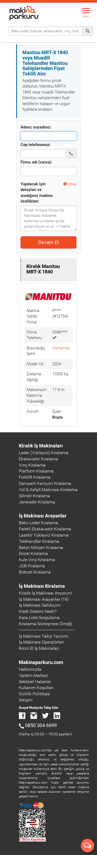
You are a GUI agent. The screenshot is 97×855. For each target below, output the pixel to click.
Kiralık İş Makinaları (41, 446)
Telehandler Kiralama (39, 541)
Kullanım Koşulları (36, 687)
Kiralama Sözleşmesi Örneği (45, 623)
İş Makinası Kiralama (42, 586)
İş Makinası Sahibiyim (40, 605)
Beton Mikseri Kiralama (41, 547)
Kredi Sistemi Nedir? (38, 611)
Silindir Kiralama (34, 495)
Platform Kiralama (36, 471)
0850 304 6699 (41, 725)
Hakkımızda (30, 669)
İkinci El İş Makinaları (39, 648)
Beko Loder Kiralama (38, 522)
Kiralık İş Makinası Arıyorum (45, 593)
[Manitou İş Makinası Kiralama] (48, 296)
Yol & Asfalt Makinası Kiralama (48, 489)
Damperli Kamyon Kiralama (45, 483)
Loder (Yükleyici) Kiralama (43, 452)
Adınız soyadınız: (35, 127)
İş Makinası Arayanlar (43, 516)
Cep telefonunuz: (35, 144)
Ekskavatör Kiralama (38, 458)
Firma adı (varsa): (36, 162)
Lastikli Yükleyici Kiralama (44, 535)
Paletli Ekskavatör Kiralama (45, 528)
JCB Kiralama (32, 565)
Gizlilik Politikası (34, 693)
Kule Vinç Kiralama (37, 559)
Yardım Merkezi (33, 675)
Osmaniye (61, 348)
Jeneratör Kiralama (37, 502)
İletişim (26, 700)
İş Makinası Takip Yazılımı (43, 636)
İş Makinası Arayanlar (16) (44, 599)
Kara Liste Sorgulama (39, 617)
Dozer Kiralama (33, 553)
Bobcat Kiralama (35, 572)
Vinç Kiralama (32, 465)
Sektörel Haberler (35, 681)
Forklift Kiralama (34, 477)
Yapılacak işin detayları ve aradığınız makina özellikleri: (36, 193)
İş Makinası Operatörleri (41, 642)
